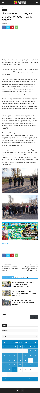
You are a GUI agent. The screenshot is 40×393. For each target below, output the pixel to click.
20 (20, 365)
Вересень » (33, 379)
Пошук (4, 314)
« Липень (6, 379)
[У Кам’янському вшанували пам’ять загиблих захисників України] (6, 302)
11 (9, 360)
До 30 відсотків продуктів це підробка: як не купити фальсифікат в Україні (23, 284)
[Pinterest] (12, 27)
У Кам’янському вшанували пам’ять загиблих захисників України (23, 302)
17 (4, 365)
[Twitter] (8, 27)
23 (35, 365)
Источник (5, 244)
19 (15, 365)
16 (35, 360)
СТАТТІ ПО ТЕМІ (8, 277)
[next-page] (6, 309)
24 (4, 369)
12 (15, 360)
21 (25, 365)
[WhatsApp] (16, 27)
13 (20, 360)
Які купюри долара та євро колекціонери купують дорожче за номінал (24, 293)
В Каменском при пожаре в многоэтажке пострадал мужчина (10, 269)
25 (9, 369)
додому (4, 7)
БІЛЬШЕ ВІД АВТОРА (21, 277)
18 (9, 365)
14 (25, 360)
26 (15, 369)
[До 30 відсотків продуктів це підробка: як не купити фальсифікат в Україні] (6, 284)
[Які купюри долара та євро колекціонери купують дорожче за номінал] (6, 293)
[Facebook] (4, 27)
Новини (10, 7)
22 (30, 365)
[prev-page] (3, 309)
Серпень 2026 (20, 342)
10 (4, 360)
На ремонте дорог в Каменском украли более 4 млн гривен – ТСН (29, 269)
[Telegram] (22, 390)
